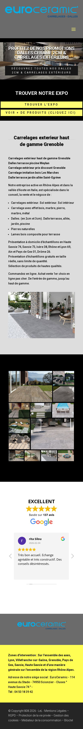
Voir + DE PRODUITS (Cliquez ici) (42, 112)
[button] (72, 557)
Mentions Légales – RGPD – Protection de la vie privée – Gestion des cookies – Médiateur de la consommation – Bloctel (40, 715)
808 (26, 710)
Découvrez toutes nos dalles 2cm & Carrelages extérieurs (41, 70)
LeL (40, 710)
